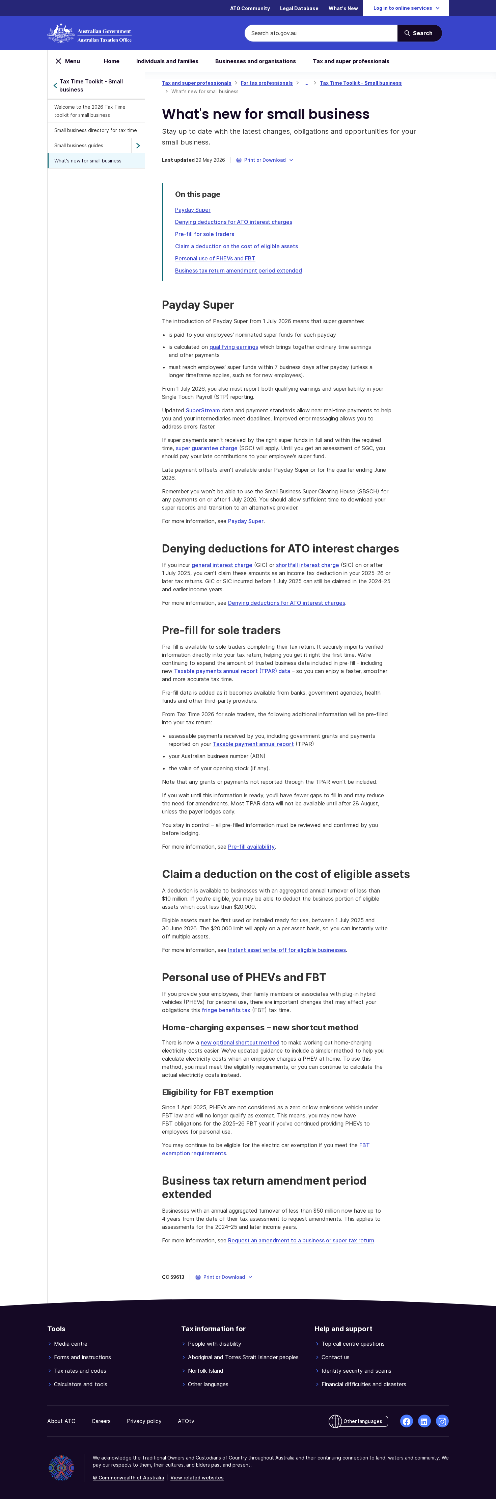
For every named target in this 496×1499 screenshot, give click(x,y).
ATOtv (186, 1421)
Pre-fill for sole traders (204, 234)
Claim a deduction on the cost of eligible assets (236, 246)
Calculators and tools (80, 1384)
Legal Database (299, 8)
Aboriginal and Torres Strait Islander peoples (243, 1357)
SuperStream (203, 410)
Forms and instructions (82, 1357)
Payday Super (193, 209)
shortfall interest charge (307, 565)
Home (111, 61)
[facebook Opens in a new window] (406, 1421)
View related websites (197, 1477)
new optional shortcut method (240, 1042)
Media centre (70, 1343)
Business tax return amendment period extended (238, 270)
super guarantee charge (207, 448)
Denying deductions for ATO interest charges (233, 221)
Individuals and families (167, 61)
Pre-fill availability (251, 846)
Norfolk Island (205, 1370)
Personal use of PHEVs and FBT (215, 258)
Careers (101, 1421)
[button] (265, 160)
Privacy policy (144, 1421)
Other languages (208, 1384)
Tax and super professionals (351, 61)
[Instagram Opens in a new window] (442, 1421)
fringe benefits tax (226, 1010)
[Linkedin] (424, 1421)
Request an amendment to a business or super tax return (301, 1240)
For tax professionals (267, 83)
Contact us (336, 1357)
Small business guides (78, 145)
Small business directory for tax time (95, 130)
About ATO (61, 1421)
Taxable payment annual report (253, 744)
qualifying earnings (234, 346)
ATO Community (250, 8)
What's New (343, 8)
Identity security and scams (356, 1370)
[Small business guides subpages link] (138, 145)
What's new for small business (87, 160)
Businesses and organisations (255, 61)
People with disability (214, 1343)
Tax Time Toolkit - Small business (361, 83)
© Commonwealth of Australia (128, 1477)
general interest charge (222, 565)
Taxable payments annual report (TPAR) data (232, 671)
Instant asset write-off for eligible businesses (287, 950)
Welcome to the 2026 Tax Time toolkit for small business (90, 111)
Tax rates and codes (80, 1370)
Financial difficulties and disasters (364, 1384)
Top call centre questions (353, 1343)
